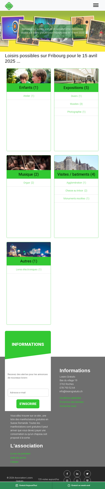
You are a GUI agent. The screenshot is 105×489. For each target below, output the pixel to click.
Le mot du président (20, 453)
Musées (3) (76, 103)
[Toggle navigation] (96, 5)
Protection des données (72, 402)
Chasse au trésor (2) (76, 190)
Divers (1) (76, 96)
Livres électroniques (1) (28, 269)
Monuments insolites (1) (76, 198)
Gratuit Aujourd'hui (28, 485)
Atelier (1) (28, 95)
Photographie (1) (76, 111)
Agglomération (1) (76, 182)
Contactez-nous (68, 406)
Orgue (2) (29, 182)
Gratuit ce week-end (80, 485)
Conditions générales (70, 398)
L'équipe (14, 462)
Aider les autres (18, 457)
